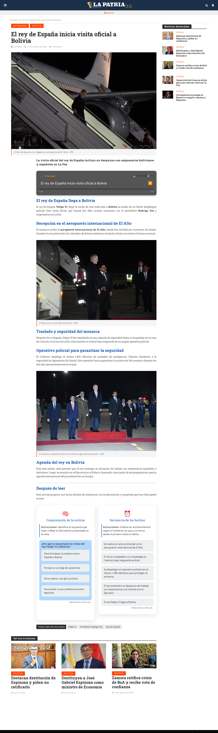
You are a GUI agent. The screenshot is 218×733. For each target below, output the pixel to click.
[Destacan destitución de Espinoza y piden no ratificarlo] (33, 656)
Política (36, 25)
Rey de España (113, 626)
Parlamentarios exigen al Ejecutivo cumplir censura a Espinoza (191, 97)
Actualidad (20, 25)
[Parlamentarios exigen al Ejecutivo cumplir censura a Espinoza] (167, 95)
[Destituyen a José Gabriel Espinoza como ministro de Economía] (84, 656)
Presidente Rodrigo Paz (91, 626)
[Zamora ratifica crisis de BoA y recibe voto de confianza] (134, 655)
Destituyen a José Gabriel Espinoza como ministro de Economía (83, 682)
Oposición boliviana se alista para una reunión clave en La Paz (191, 82)
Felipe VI (72, 626)
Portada (13, 20)
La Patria (17, 46)
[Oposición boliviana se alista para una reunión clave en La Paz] (167, 80)
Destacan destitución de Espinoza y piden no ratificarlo (33, 682)
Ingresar (110, 12)
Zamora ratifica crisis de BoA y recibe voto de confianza (133, 682)
